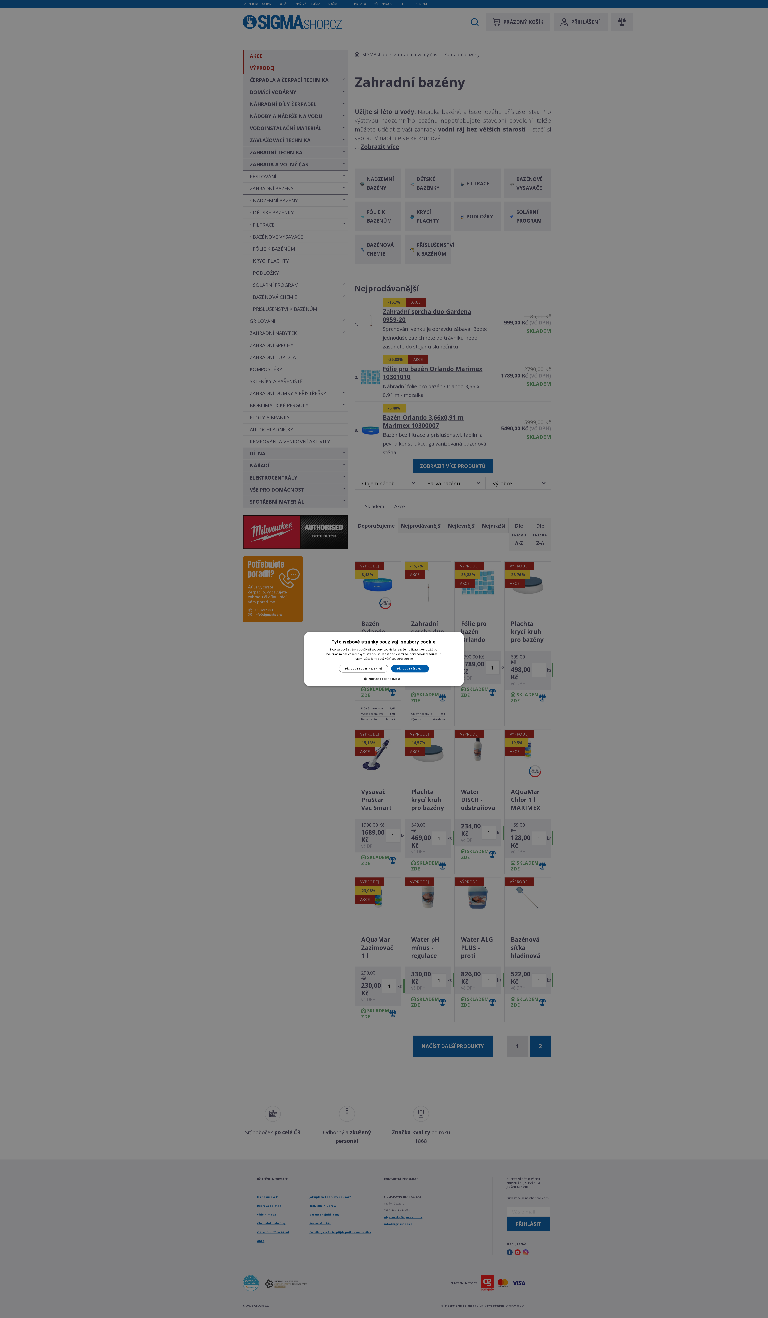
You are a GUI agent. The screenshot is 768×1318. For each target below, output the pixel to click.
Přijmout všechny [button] (410, 668)
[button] (384, 679)
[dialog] (384, 659)
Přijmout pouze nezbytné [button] (363, 668)
